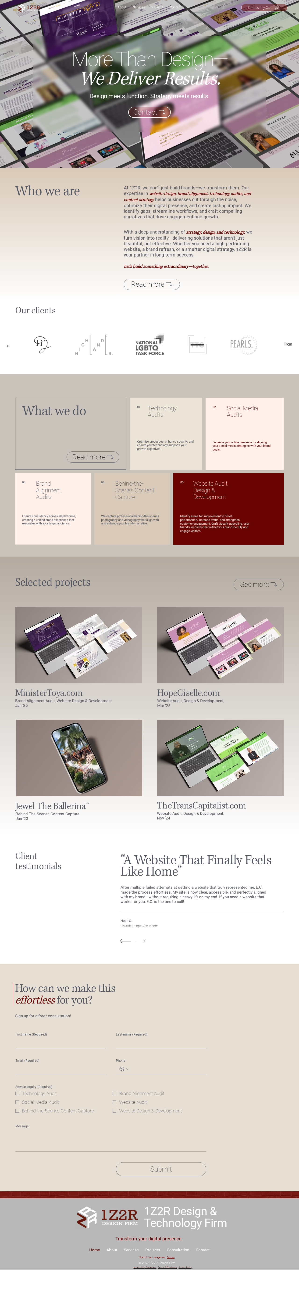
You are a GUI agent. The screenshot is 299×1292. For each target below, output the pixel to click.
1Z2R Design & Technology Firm (187, 1217)
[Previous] (126, 941)
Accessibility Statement (144, 1267)
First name (31, 1034)
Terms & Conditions (167, 1267)
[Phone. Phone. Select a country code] (124, 1069)
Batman (170, 1257)
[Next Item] (290, 84)
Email (27, 1060)
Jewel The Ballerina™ (52, 806)
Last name (131, 1034)
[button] (134, 790)
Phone (120, 1060)
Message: (22, 1126)
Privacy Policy (185, 1267)
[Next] (140, 941)
